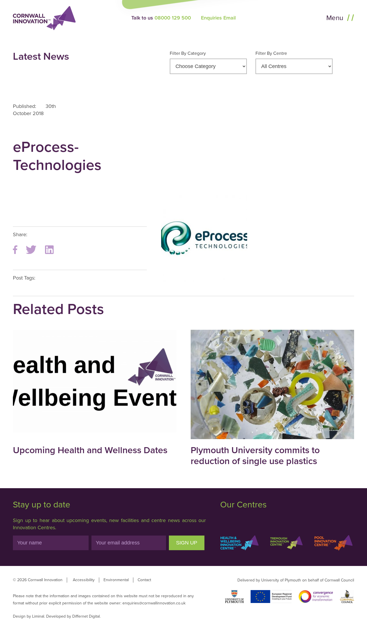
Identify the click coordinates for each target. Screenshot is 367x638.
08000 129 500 (173, 18)
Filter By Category (188, 53)
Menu (335, 18)
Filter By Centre (271, 53)
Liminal (38, 616)
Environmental (116, 579)
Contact (144, 579)
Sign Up (186, 543)
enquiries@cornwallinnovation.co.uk (154, 603)
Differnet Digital (86, 616)
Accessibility (84, 579)
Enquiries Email (218, 18)
